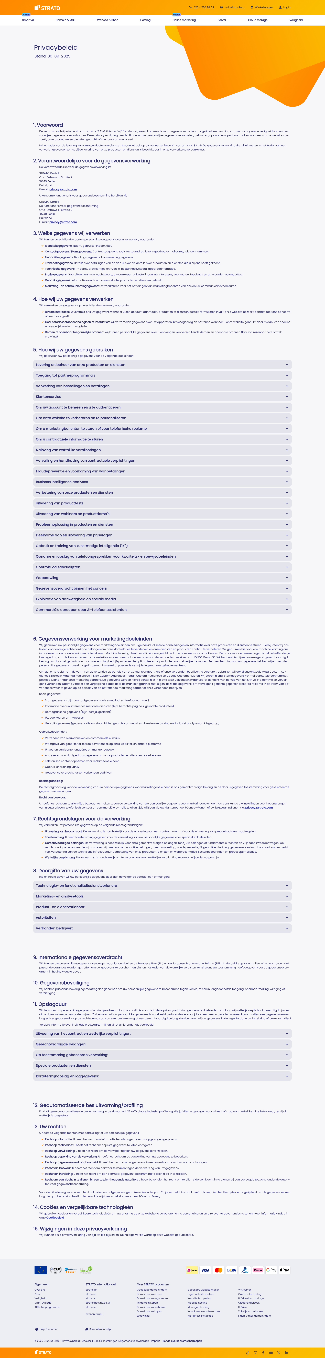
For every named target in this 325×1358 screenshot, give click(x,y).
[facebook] (263, 1352)
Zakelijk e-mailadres (250, 1311)
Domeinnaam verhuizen (151, 1307)
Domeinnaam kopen (149, 1311)
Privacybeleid (71, 1341)
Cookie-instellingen (105, 1341)
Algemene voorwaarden (134, 1341)
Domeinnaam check (149, 1294)
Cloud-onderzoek (249, 1303)
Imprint (155, 1341)
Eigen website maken (200, 1294)
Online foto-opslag (249, 1294)
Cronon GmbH (94, 1314)
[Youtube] (271, 1352)
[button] (261, 7)
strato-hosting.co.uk (98, 1303)
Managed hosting (198, 1307)
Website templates (199, 1298)
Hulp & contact (48, 1329)
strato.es (91, 1294)
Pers (37, 1294)
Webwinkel (143, 1316)
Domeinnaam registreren (152, 1298)
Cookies (86, 1341)
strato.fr (90, 1298)
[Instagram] (255, 1352)
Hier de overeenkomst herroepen (182, 1341)
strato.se (91, 1307)
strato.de (91, 1290)
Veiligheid (41, 1298)
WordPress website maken (204, 1311)
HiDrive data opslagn (251, 1298)
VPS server (244, 1290)
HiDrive (242, 1307)
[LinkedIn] (286, 1352)
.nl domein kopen (147, 1303)
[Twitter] (278, 1352)
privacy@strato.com (63, 189)
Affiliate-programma (47, 1307)
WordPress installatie (200, 1316)
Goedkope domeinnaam (152, 1290)
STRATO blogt (43, 1303)
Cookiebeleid (55, 1218)
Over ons (40, 1290)
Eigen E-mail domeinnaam (254, 1316)
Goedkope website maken (204, 1290)
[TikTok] (247, 1352)
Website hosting (197, 1303)
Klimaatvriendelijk (100, 1329)
